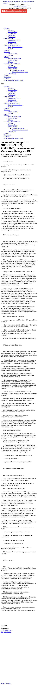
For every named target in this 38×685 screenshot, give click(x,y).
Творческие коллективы (12, 45)
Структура (11, 35)
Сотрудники (12, 33)
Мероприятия (8, 38)
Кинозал (7, 52)
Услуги (6, 75)
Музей (6, 57)
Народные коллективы (15, 47)
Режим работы (12, 32)
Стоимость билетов (18, 70)
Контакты (7, 77)
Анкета (6, 78)
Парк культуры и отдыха (12, 63)
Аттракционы (12, 68)
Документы (11, 37)
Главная (6, 28)
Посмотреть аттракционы (20, 72)
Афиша (6, 50)
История (10, 30)
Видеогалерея (12, 43)
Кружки (10, 48)
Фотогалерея (12, 42)
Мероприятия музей (14, 58)
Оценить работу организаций (13, 80)
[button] (19, 83)
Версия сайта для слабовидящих (15, 11)
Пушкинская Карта (14, 40)
